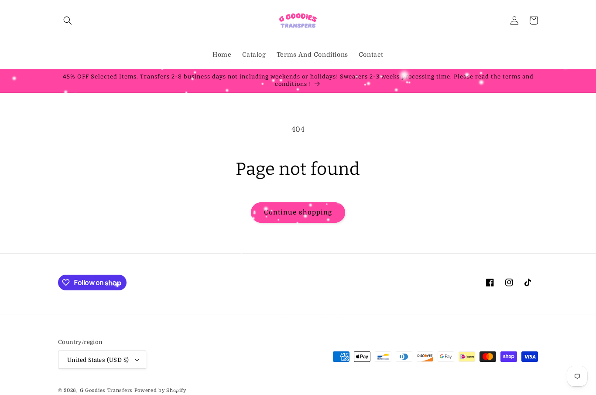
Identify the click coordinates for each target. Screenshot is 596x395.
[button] (67, 20)
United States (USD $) (98, 360)
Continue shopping (298, 212)
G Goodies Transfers (106, 390)
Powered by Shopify (160, 390)
